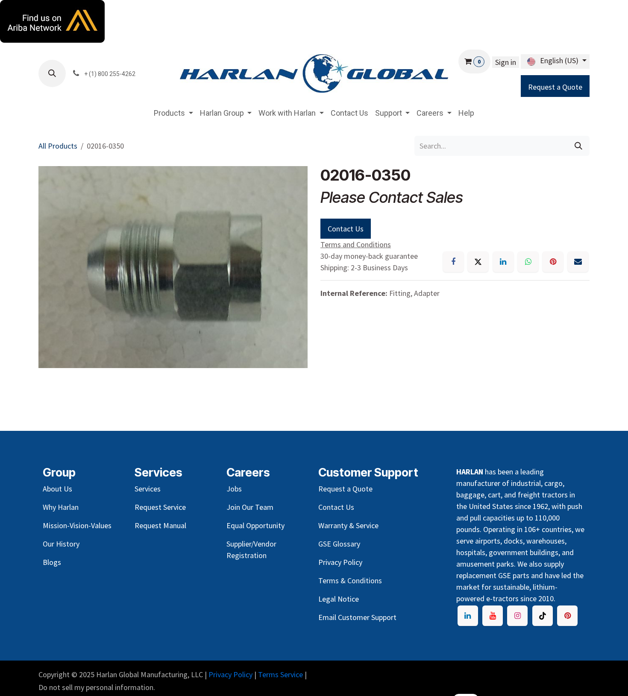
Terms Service (280, 674)
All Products (57, 146)
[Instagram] (517, 615)
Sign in (505, 62)
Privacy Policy (230, 674)
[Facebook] (453, 261)
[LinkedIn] (503, 261)
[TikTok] (542, 615)
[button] (52, 73)
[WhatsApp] (528, 261)
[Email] (578, 261)
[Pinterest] (553, 261)
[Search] (578, 146)
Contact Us (346, 229)
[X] (478, 261)
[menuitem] (173, 113)
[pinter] (567, 615)
